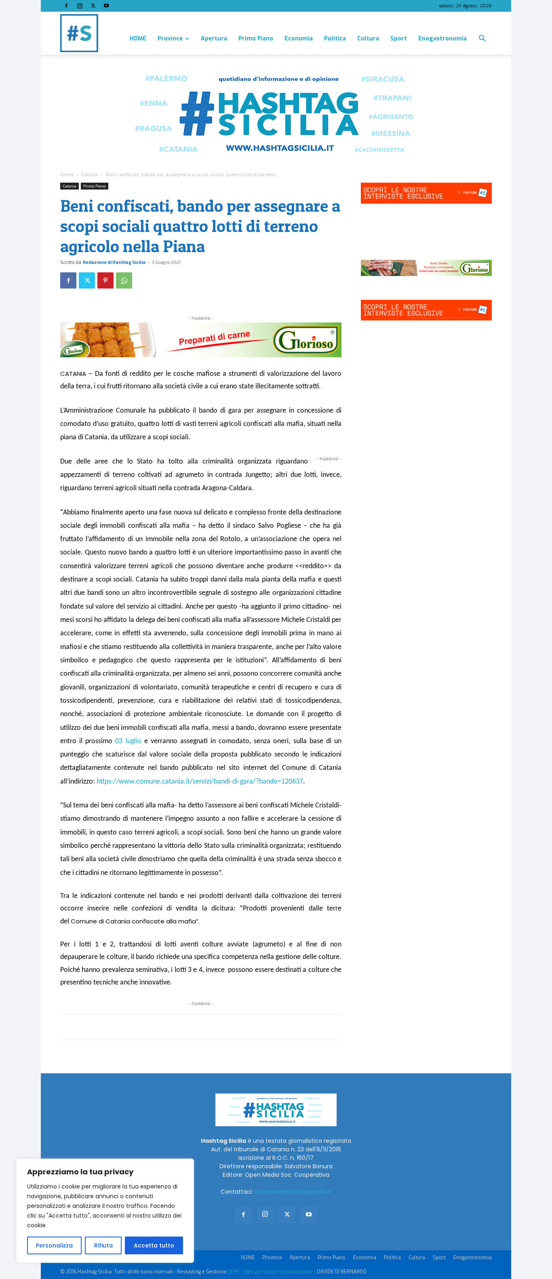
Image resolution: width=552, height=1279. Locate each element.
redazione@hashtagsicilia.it (293, 1192)
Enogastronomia (442, 38)
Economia (298, 38)
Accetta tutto (154, 1245)
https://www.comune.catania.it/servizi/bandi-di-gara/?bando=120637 (200, 782)
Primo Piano (255, 38)
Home (67, 174)
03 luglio (128, 741)
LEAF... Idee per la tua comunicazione (270, 1271)
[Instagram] (80, 5)
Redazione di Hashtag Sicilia (114, 262)
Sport (398, 38)
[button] (482, 39)
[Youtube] (106, 5)
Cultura (368, 38)
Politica (335, 38)
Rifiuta (103, 1245)
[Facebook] (66, 5)
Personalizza (54, 1245)
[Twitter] (93, 5)
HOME (138, 38)
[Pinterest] (105, 280)
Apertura (214, 38)
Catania (89, 174)
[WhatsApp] (124, 280)
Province (170, 38)
